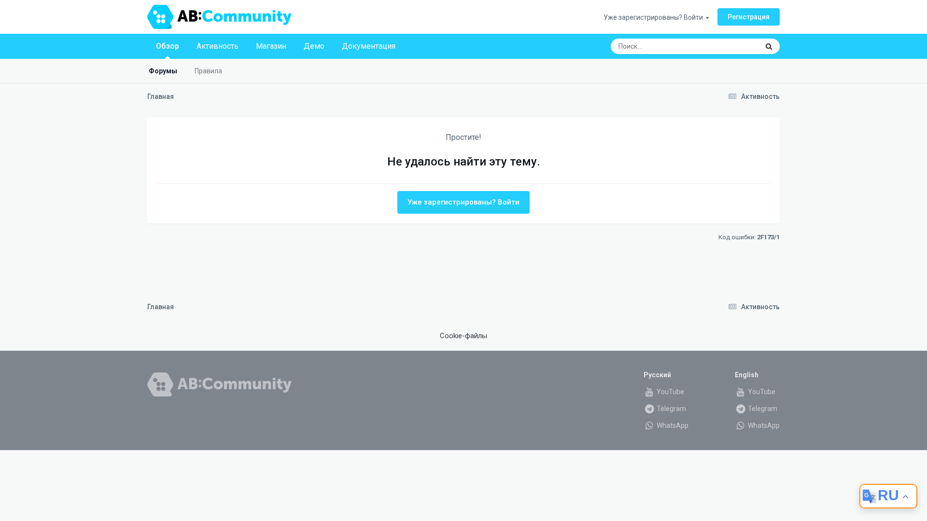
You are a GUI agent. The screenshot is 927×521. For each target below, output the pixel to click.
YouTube (669, 392)
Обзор (167, 46)
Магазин (271, 46)
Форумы (163, 71)
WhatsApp (671, 425)
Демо (314, 46)
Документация (368, 46)
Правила (208, 71)
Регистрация (749, 17)
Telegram (670, 408)
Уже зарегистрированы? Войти (655, 17)
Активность (218, 46)
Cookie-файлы (463, 335)
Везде (736, 46)
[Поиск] (769, 46)
